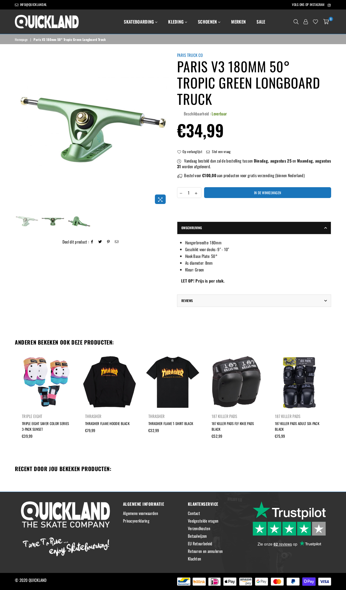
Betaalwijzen (197, 536)
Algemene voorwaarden (140, 513)
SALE (261, 21)
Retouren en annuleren (205, 551)
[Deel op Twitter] (100, 241)
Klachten (194, 559)
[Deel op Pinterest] (108, 241)
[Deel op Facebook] (92, 241)
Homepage (21, 39)
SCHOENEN (208, 21)
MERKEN (238, 21)
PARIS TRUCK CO (190, 55)
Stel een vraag (221, 151)
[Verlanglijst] (315, 22)
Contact (194, 513)
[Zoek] (296, 22)
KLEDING (176, 21)
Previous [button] (19, 129)
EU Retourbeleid (200, 543)
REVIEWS (187, 300)
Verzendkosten (199, 528)
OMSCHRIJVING (191, 227)
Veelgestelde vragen (203, 521)
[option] (92, 129)
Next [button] (164, 129)
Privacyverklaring (136, 521)
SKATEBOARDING (139, 21)
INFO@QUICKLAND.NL (33, 4)
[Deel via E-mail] (117, 241)
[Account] (305, 22)
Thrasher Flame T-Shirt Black (170, 423)
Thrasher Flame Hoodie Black (107, 423)
